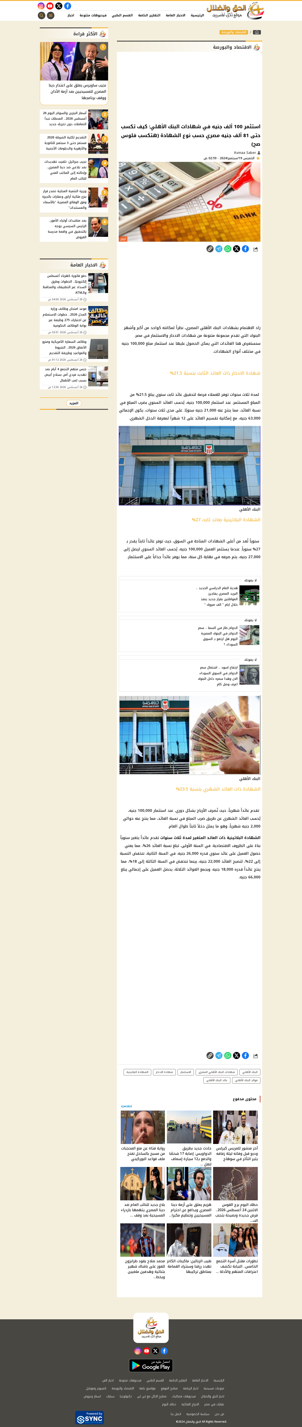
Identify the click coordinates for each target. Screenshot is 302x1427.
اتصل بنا (176, 1414)
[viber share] (218, 248)
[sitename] (151, 1327)
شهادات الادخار (182, 335)
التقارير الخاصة (149, 15)
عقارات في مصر (214, 1404)
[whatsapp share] (227, 248)
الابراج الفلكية (190, 1404)
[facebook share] (245, 248)
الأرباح (202, 810)
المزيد (73, 403)
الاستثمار (135, 556)
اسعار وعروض (92, 1396)
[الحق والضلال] (257, 32)
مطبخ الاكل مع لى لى (151, 1396)
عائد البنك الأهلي (216, 1080)
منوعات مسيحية (214, 1388)
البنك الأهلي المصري (203, 327)
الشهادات (222, 351)
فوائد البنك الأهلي (246, 1080)
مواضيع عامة (147, 1388)
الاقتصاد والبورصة (233, 32)
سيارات (110, 1396)
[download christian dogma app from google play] (151, 1365)
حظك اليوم (169, 1404)
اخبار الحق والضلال (212, 1396)
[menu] (51, 15)
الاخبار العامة (175, 15)
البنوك (255, 335)
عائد (178, 394)
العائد (168, 402)
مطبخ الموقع (169, 1388)
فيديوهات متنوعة (93, 15)
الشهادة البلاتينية (243, 837)
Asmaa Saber (245, 152)
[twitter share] (236, 248)
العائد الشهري (236, 818)
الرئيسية (197, 15)
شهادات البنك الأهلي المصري (217, 1072)
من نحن (219, 1414)
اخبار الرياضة (190, 1388)
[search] (42, 15)
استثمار (160, 343)
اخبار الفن (66, 15)
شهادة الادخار (164, 1072)
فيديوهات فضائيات (184, 1396)
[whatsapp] (210, 248)
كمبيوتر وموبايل (96, 1388)
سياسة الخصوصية (197, 1414)
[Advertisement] (189, 87)
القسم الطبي (122, 15)
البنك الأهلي (250, 1072)
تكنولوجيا (126, 1396)
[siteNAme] (235, 11)
